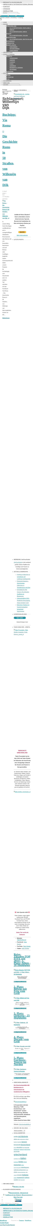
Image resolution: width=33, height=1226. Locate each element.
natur (22, 1165)
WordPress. (28, 1220)
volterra (27, 1177)
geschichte (16, 1151)
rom (27, 1170)
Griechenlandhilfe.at (25, 1124)
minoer (25, 1162)
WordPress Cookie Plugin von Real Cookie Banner (7, 1223)
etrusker (19, 1147)
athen (15, 1139)
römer (15, 1172)
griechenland (20, 1154)
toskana (25, 1175)
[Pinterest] (18, 16)
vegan (15, 1177)
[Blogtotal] (18, 1199)
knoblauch (16, 1162)
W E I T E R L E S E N (20, 981)
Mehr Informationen (22, 235)
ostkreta (16, 1170)
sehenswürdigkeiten (21, 1172)
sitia (26, 1172)
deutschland (25, 1145)
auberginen (22, 1139)
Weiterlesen (6, 318)
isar (19, 1158)
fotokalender (16, 1149)
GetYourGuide (18, 562)
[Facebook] (4, 16)
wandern (16, 1179)
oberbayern (25, 1167)
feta (23, 1147)
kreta (21, 1162)
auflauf (26, 1139)
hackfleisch (16, 1158)
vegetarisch (20, 1177)
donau (15, 1147)
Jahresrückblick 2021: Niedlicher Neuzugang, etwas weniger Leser (23, 600)
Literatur (5, 198)
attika (18, 1139)
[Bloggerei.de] (18, 1192)
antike (16, 1136)
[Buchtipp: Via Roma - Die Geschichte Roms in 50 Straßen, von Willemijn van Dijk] (5, 218)
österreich (23, 1179)
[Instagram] (11, 16)
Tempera (21, 1220)
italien (23, 1158)
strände (15, 1175)
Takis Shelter (27, 946)
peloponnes (22, 1170)
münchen (17, 1165)
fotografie (26, 1147)
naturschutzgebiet (17, 1167)
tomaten (19, 1175)
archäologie (23, 1136)
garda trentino (27, 1149)
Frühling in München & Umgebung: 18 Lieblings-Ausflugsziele (23, 577)
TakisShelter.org (21, 940)
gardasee (22, 1149)
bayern (24, 1142)
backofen (19, 1142)
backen (15, 1142)
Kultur (7, 196)
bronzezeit (17, 1145)
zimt (19, 1179)
